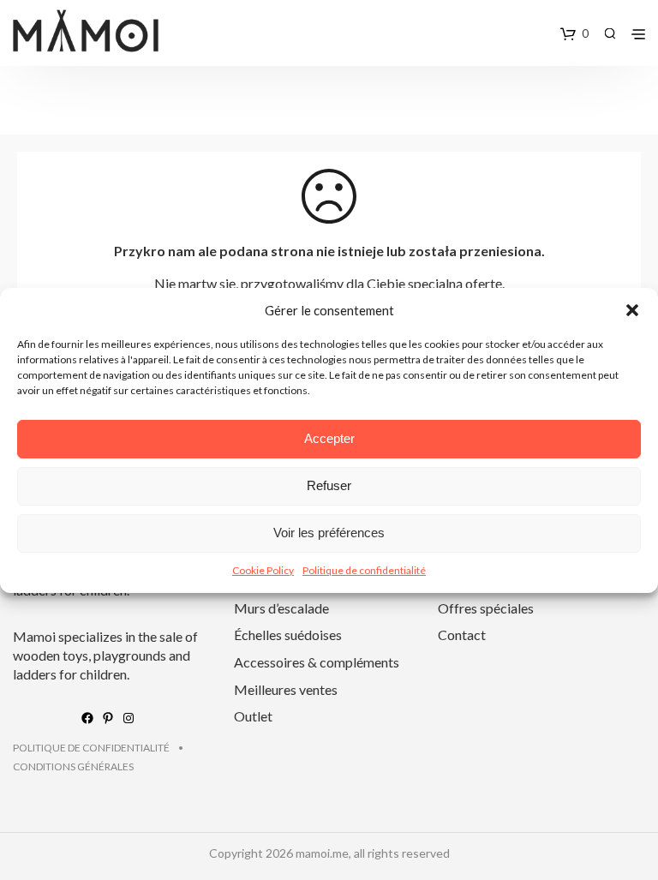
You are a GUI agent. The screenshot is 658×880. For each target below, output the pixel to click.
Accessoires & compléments (316, 662)
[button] (632, 310)
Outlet (253, 716)
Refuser (329, 485)
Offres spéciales (486, 608)
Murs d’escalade (281, 608)
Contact (462, 634)
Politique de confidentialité (364, 570)
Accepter (329, 438)
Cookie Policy (263, 570)
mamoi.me (322, 853)
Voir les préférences (329, 532)
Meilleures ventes (286, 689)
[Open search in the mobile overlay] (610, 33)
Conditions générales (73, 766)
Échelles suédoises (288, 634)
